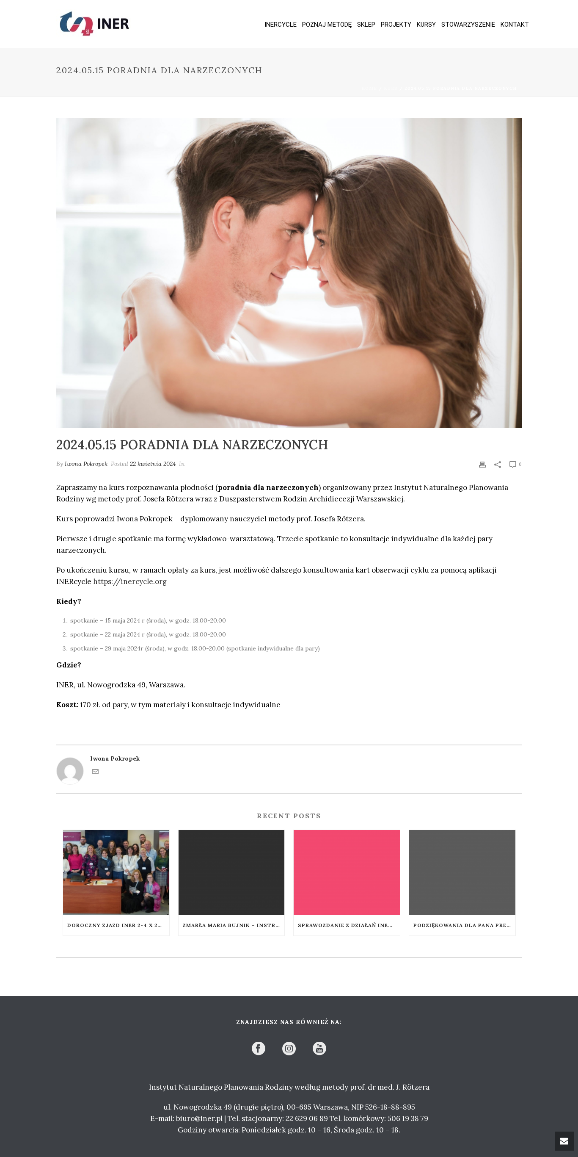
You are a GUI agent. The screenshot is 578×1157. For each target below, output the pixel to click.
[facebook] (258, 1049)
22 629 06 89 (307, 1118)
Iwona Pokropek (86, 464)
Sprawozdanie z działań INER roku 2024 (349, 925)
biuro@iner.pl (199, 1118)
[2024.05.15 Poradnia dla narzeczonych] (289, 273)
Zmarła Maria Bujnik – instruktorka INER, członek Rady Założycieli (234, 925)
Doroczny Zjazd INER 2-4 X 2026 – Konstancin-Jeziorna (118, 925)
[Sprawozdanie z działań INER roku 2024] (347, 872)
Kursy (426, 24)
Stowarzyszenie (468, 24)
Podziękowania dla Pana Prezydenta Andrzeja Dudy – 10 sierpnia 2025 (464, 925)
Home (369, 88)
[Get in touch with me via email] (95, 773)
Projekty (396, 24)
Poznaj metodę (327, 24)
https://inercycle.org (130, 581)
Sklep (366, 24)
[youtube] (319, 1049)
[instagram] (289, 1049)
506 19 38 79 (408, 1118)
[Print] (482, 464)
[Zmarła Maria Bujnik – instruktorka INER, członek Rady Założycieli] (232, 872)
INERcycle (280, 24)
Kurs (391, 88)
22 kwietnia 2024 (153, 464)
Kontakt (515, 24)
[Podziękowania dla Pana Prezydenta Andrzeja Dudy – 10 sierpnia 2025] (462, 872)
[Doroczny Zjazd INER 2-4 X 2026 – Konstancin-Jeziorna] (116, 872)
